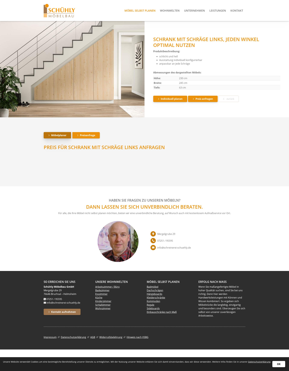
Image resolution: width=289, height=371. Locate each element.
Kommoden (153, 301)
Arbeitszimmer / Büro (107, 286)
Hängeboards (154, 294)
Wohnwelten (170, 10)
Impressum (50, 337)
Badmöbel (152, 286)
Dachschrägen (155, 290)
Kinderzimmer (103, 301)
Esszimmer (101, 294)
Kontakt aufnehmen (63, 312)
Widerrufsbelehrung (110, 337)
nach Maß (171, 312)
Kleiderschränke (156, 297)
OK (279, 364)
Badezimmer (102, 290)
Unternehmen (194, 10)
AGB (92, 337)
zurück (230, 98)
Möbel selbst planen (139, 10)
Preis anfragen (204, 98)
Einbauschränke (156, 312)
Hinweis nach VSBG (137, 337)
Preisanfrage (87, 135)
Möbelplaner (58, 135)
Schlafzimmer (103, 304)
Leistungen (217, 10)
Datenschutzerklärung (73, 337)
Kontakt (236, 10)
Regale (150, 304)
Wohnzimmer (103, 308)
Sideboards (153, 308)
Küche (98, 297)
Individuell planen (172, 98)
